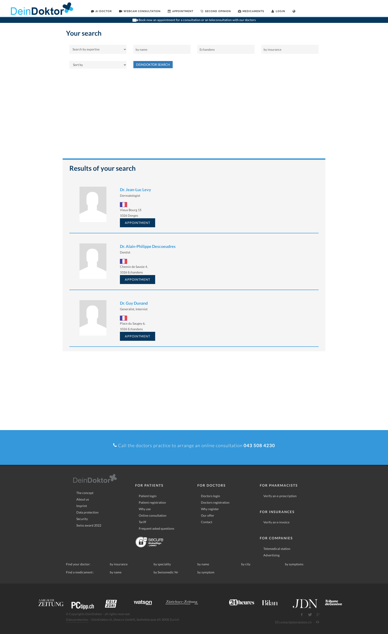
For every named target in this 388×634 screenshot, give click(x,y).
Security (82, 519)
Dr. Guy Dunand (134, 303)
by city (245, 564)
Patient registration (152, 502)
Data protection (87, 512)
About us (82, 499)
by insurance (119, 564)
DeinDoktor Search (153, 64)
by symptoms (294, 564)
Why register (210, 509)
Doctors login (210, 496)
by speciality (162, 564)
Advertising (271, 555)
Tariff (142, 522)
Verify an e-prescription (280, 496)
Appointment (137, 223)
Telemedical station (276, 549)
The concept (84, 493)
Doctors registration (215, 502)
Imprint (81, 506)
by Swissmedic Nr (166, 572)
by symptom (205, 572)
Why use (145, 509)
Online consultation (152, 515)
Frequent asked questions (156, 528)
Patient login (148, 496)
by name (203, 564)
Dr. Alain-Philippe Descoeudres (148, 246)
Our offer (207, 515)
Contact (206, 522)
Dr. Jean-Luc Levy (135, 189)
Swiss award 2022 (88, 525)
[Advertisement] (194, 115)
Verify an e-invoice (276, 522)
